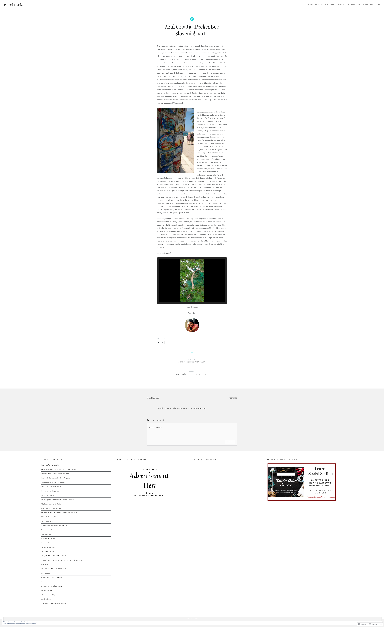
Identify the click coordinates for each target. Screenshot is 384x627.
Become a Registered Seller (50, 465)
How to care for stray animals (50, 491)
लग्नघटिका (44, 564)
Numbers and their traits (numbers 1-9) (54, 525)
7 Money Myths (46, 534)
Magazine (341, 4)
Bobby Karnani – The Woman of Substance (55, 473)
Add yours (233, 398)
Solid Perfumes (46, 599)
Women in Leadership (48, 530)
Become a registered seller (318, 4)
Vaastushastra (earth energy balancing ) (54, 603)
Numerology (45, 582)
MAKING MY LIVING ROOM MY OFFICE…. (54, 556)
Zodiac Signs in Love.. (48, 547)
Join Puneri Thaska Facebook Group (360, 4)
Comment (230, 442)
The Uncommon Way (48, 595)
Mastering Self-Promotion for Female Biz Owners (57, 499)
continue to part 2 (164, 253)
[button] (187, 296)
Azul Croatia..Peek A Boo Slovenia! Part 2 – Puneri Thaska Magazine (185, 408)
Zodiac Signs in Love (47, 551)
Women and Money (47, 521)
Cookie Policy (33, 623)
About (332, 4)
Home (378, 4)
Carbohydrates (46, 573)
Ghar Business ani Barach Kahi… (51, 508)
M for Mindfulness (47, 590)
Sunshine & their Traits (48, 538)
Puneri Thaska (13, 5)
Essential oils (45, 543)
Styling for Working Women (50, 517)
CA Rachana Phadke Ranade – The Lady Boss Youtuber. (59, 469)
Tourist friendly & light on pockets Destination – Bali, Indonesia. (62, 560)
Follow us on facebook (204, 459)
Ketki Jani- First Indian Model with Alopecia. (55, 478)
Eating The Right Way (48, 495)
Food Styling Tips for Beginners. (51, 486)
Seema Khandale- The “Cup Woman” (53, 482)
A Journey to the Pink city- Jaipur (51, 586)
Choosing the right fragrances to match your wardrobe (59, 512)
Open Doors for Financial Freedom (52, 577)
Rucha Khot (192, 313)
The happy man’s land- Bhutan (51, 504)
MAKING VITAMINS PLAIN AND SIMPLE (54, 569)
